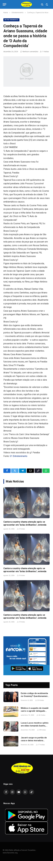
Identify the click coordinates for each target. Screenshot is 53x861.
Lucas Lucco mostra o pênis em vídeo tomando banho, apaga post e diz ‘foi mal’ (34, 726)
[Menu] (4, 4)
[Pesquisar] (42, 4)
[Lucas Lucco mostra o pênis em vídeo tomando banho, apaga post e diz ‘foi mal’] (10, 726)
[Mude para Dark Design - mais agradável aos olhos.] (46, 4)
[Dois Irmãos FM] (26, 4)
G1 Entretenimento (18, 456)
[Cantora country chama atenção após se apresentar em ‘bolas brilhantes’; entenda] (26, 502)
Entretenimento (11, 20)
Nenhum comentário (30, 52)
